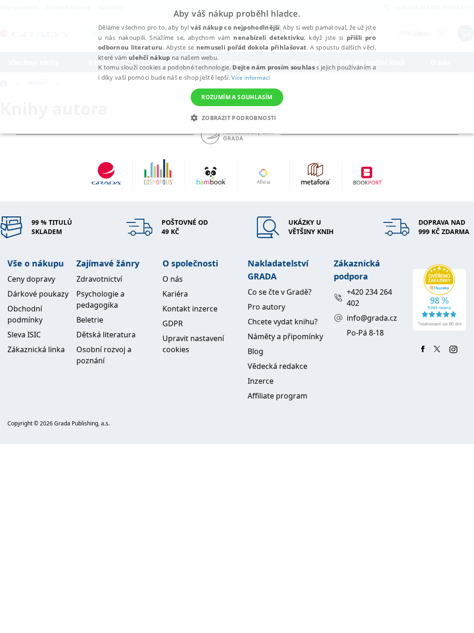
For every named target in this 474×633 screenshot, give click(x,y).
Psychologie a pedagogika (100, 299)
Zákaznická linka (36, 349)
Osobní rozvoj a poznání (103, 355)
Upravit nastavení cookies (193, 343)
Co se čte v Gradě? (280, 292)
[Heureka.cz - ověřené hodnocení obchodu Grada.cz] (439, 297)
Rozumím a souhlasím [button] (237, 97)
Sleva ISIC (24, 334)
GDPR (172, 323)
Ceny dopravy (31, 279)
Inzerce (261, 381)
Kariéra (175, 294)
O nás (172, 279)
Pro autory (266, 307)
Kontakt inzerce (190, 309)
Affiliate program (277, 396)
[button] (237, 117)
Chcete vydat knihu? (283, 321)
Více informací (250, 78)
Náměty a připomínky (285, 336)
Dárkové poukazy (38, 294)
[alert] (237, 66)
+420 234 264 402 (369, 297)
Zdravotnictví (99, 279)
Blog (255, 351)
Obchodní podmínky (25, 314)
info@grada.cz (372, 318)
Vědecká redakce (277, 366)
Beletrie (89, 320)
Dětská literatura (106, 334)
